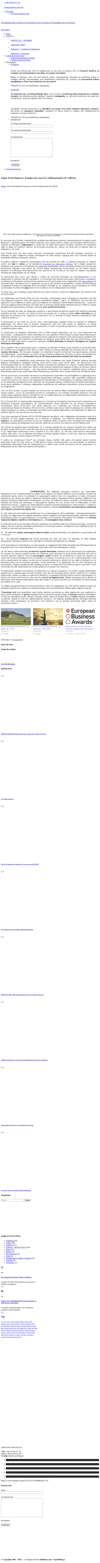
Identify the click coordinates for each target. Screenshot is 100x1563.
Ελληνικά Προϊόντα (5, 1326)
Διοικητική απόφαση (15, 1324)
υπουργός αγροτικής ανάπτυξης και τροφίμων (11, 1337)
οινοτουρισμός (30, 1334)
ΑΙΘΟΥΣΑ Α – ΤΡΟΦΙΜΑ (21, 40)
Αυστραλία (17, 1321)
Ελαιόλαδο (28, 1324)
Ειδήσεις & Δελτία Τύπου (21, 60)
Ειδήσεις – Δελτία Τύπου (15, 1247)
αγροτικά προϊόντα (21, 1332)
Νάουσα (3, 1330)
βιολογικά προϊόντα (30, 1332)
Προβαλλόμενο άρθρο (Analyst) (18, 1258)
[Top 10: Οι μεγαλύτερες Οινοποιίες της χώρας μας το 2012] (16, 616)
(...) (2, 1286)
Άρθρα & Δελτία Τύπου (15, 56)
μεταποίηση (17, 1334)
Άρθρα (8, 1243)
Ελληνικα (9, 11)
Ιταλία (14, 1328)
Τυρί (16, 1332)
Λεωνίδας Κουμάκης (8, 664)
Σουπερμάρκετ (32, 1330)
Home (8, 34)
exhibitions (10, 1241)
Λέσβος (29, 1328)
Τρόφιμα (9, 1260)
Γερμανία (30, 1321)
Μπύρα (8, 1252)
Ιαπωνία (11, 1328)
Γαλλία (25, 1321)
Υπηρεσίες (15, 90)
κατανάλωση (11, 1334)
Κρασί (8, 1249)
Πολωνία (14, 1330)
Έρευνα (12, 1321)
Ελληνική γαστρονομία (26, 1326)
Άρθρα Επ (10, 1245)
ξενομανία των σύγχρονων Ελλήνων (58, 264)
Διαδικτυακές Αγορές (5, 1324)
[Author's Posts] (4, 659)
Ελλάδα (32, 1324)
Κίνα (18, 1328)
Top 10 (8, 1321)
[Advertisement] (19, 1217)
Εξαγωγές (6, 1328)
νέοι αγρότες (24, 1334)
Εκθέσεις (23, 1324)
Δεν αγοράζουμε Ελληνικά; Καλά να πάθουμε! (16, 1277)
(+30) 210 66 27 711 (12, 2)
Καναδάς (21, 1328)
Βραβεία (22, 1321)
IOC (6, 1321)
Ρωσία (26, 1330)
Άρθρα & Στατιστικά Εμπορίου (23, 58)
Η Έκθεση (15, 64)
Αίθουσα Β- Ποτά (18, 45)
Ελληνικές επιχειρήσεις (15, 1326)
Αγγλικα (26, 14)
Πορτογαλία (19, 1330)
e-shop (2, 1321)
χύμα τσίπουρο (87, 281)
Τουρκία (8, 1332)
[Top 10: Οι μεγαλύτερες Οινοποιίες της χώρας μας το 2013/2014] (48, 616)
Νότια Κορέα (8, 1330)
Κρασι (25, 1328)
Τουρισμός (3, 1332)
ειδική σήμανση (4, 1334)
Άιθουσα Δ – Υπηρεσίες (20, 54)
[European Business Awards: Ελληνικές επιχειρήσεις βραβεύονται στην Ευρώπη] (80, 616)
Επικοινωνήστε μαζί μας (13, 7)
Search (27, 1200)
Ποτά (8, 1256)
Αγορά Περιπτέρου (13, 169)
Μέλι (32, 1328)
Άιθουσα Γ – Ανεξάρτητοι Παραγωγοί (25, 49)
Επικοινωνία (15, 119)
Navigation (5, 30)
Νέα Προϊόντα (11, 1254)
